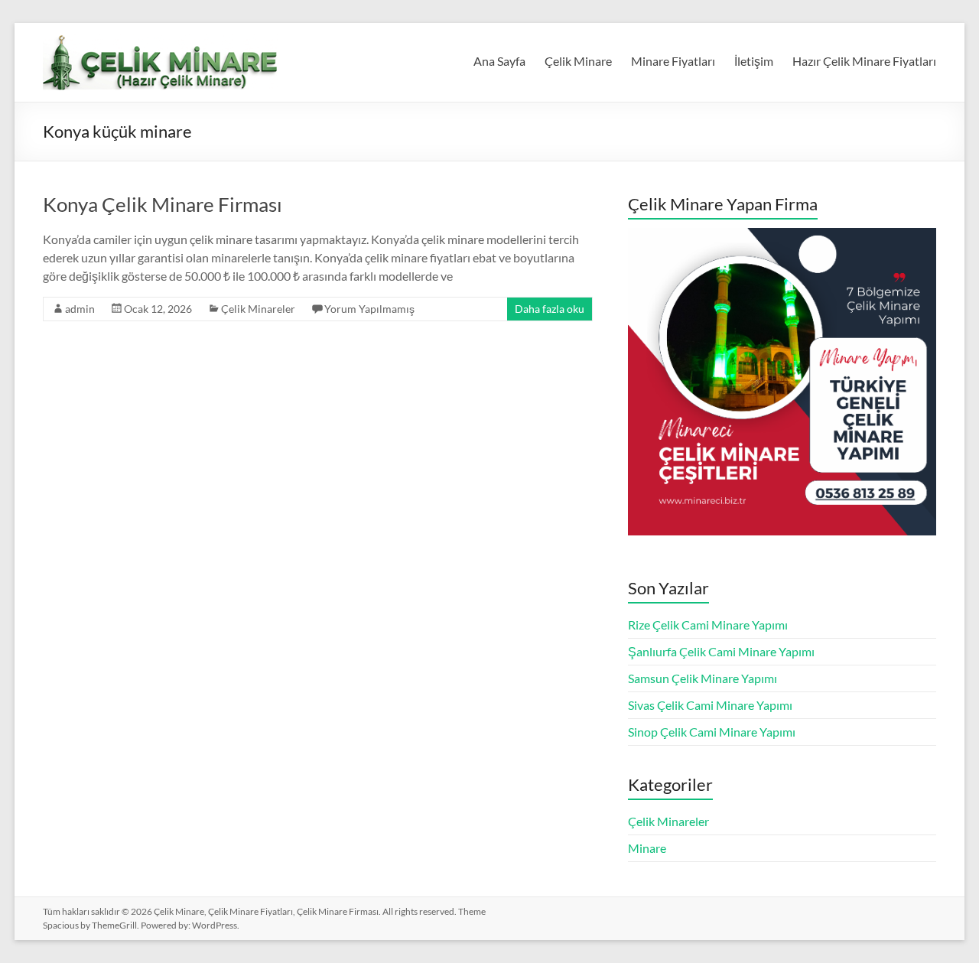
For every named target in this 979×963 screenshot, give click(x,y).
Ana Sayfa (499, 61)
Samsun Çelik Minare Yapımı (702, 678)
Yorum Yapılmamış (369, 308)
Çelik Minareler (258, 308)
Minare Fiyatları (673, 61)
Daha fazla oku (549, 308)
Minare (647, 848)
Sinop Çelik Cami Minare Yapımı (711, 731)
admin (80, 308)
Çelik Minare (578, 61)
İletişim (753, 61)
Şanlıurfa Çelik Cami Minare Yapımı (721, 651)
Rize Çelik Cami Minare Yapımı (708, 624)
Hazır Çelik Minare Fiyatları (864, 61)
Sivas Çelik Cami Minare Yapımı (710, 705)
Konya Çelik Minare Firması (162, 204)
